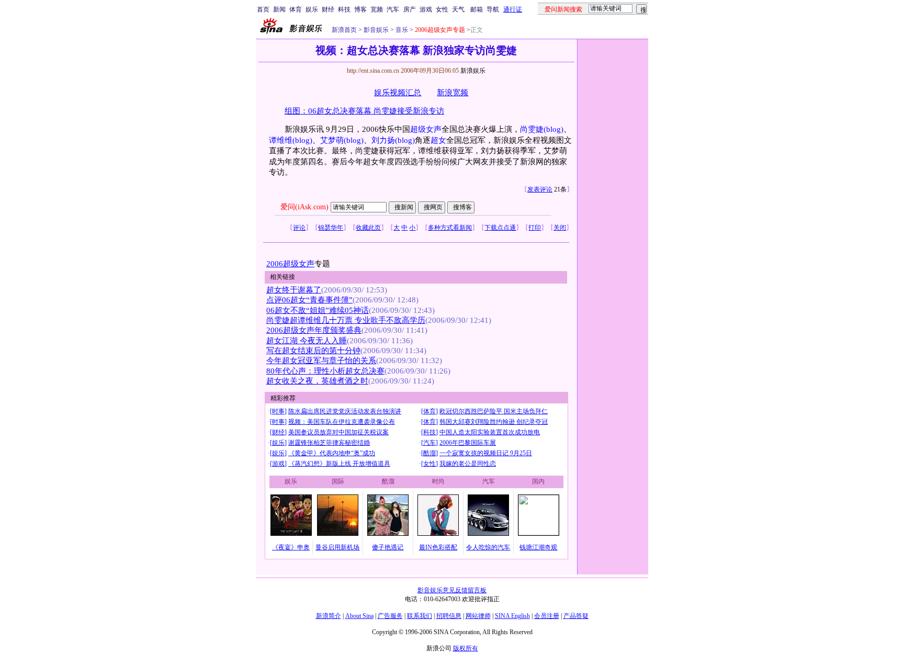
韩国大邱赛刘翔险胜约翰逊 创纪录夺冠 (493, 421)
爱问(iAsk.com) (304, 207)
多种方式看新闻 (450, 227)
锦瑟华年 (330, 227)
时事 (278, 411)
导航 (493, 9)
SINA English (512, 616)
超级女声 (426, 129)
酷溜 (429, 453)
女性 (442, 9)
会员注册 (546, 616)
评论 (299, 227)
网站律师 (478, 616)
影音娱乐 (376, 29)
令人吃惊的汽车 (488, 547)
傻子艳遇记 (387, 547)
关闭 (559, 227)
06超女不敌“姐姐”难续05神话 (317, 310)
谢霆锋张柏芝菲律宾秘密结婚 (329, 442)
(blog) (553, 129)
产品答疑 (576, 616)
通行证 (512, 9)
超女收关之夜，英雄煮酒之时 (317, 381)
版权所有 (465, 648)
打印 (534, 227)
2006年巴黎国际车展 (467, 442)
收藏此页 (368, 227)
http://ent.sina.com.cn (374, 70)
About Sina (359, 616)
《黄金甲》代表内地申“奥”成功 (331, 453)
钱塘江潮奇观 (538, 547)
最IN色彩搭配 (438, 547)
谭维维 (280, 140)
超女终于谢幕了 (293, 290)
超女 (438, 140)
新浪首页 (344, 29)
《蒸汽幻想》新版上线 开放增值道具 (339, 463)
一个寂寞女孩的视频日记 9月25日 (485, 453)
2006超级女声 (290, 264)
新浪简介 (328, 616)
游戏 (426, 9)
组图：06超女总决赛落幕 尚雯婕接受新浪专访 (364, 111)
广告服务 (390, 616)
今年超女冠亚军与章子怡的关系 (321, 360)
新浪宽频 (452, 92)
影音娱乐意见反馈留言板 (452, 590)
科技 (344, 9)
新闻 (279, 9)
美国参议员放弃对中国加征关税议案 (338, 432)
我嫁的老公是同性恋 (467, 463)
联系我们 (419, 616)
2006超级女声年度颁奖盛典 (313, 330)
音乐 (401, 29)
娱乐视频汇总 (397, 92)
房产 (409, 9)
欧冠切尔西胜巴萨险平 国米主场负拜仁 (493, 411)
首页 (263, 9)
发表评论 (539, 189)
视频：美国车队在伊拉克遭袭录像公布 (341, 421)
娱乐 (312, 9)
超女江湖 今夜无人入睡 (306, 340)
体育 (295, 9)
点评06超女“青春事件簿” (309, 300)
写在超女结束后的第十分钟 (313, 350)
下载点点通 (500, 227)
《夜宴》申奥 (291, 547)
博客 (360, 9)
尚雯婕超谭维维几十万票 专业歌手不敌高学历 (345, 320)
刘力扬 (383, 140)
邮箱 (476, 9)
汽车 (393, 9)
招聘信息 (448, 616)
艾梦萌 (332, 140)
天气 (458, 9)
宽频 (376, 9)
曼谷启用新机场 (337, 547)
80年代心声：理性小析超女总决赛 (325, 371)
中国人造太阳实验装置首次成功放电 (489, 432)
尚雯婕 (532, 129)
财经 (328, 9)
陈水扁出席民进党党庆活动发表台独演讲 (344, 411)
